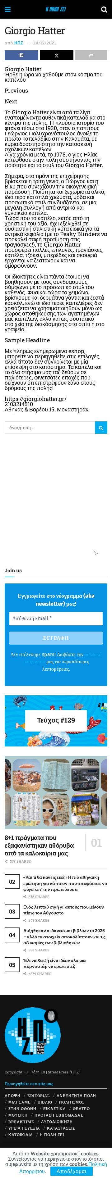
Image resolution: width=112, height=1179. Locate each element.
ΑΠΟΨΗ (13, 1095)
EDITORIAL (38, 1095)
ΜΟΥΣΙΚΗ (18, 1115)
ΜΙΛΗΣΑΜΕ (19, 1102)
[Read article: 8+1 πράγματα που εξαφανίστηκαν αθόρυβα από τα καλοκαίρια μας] (56, 792)
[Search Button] (104, 9)
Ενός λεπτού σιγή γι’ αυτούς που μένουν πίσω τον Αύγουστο (63, 910)
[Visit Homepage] (56, 9)
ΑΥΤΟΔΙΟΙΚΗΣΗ (57, 1121)
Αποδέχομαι (71, 1171)
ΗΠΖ (18, 43)
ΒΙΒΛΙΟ (45, 1102)
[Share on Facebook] (21, 55)
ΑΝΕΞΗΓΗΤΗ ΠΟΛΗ (76, 1095)
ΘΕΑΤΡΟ (81, 1108)
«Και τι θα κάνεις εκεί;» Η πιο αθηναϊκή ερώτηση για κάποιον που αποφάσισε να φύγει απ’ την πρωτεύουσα (65, 883)
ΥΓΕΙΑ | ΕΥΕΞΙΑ (24, 1128)
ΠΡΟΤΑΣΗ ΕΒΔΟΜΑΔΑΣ (59, 1115)
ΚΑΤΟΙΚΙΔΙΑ (20, 1134)
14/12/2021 (45, 43)
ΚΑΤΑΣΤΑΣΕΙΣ (61, 1128)
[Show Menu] (8, 9)
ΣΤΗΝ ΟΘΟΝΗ (22, 1108)
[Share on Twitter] (56, 55)
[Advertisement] (56, 499)
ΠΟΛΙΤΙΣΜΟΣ (72, 1102)
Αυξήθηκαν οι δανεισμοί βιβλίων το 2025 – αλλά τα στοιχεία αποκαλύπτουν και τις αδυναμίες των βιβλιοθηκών (64, 936)
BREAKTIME (21, 1121)
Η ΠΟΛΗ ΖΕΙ (52, 1134)
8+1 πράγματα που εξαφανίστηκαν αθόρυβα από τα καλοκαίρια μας (39, 845)
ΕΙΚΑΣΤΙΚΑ (54, 1108)
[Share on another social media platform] (91, 55)
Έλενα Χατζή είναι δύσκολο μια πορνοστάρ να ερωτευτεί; (54, 963)
